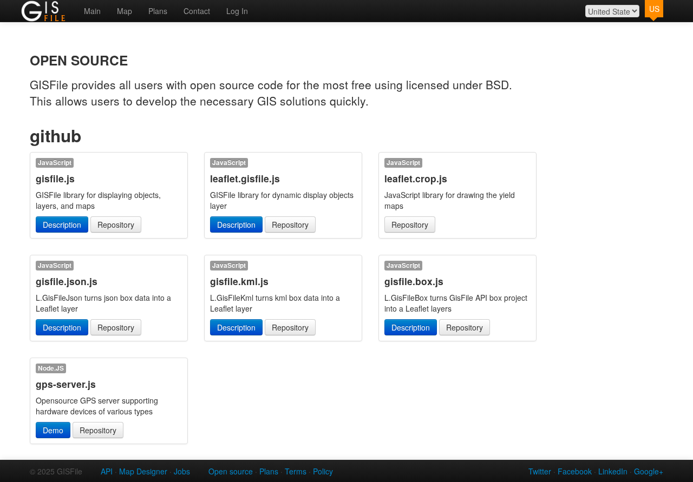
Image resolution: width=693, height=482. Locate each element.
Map (124, 10)
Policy (323, 471)
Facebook (575, 471)
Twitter (539, 471)
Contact (197, 10)
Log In (237, 10)
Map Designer (143, 471)
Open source (230, 471)
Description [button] (62, 224)
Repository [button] (115, 224)
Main (92, 10)
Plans (157, 10)
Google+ (648, 471)
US (654, 8)
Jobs (182, 471)
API (107, 471)
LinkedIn (612, 471)
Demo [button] (53, 430)
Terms (295, 471)
